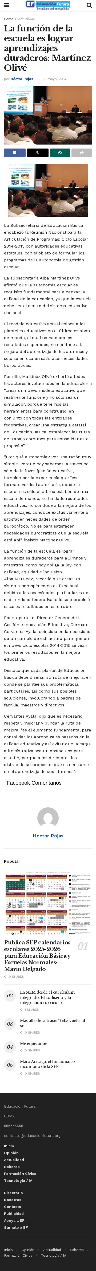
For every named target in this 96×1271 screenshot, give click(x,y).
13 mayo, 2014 (54, 79)
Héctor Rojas (22, 79)
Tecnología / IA (18, 1180)
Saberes (12, 1167)
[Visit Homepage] (47, 5)
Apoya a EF (14, 1220)
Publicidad (14, 1213)
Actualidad (26, 19)
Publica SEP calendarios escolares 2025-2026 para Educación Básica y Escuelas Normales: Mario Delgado (37, 955)
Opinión (11, 1153)
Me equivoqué (33, 1043)
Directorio (13, 1193)
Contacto (12, 1206)
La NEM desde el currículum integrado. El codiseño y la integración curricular (47, 997)
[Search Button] (89, 5)
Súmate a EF (16, 1227)
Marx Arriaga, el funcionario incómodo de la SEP (47, 1064)
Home (8, 19)
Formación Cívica (20, 1173)
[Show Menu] (6, 5)
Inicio (9, 1146)
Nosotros (12, 1200)
